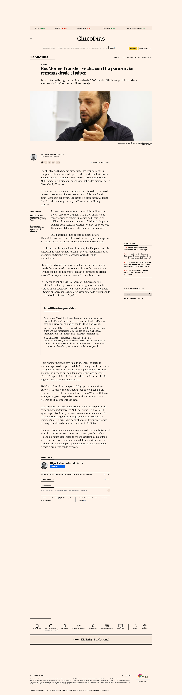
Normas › (107, 480)
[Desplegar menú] (31, 38)
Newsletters (96, 690)
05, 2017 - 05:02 (52, 157)
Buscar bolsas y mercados (134, 288)
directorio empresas (107, 628)
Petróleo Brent (81, 28)
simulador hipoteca (50, 628)
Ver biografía (55, 466)
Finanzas (44, 65)
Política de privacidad (72, 690)
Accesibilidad (82, 690)
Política (137, 57)
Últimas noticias (96, 48)
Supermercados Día (61, 490)
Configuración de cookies (58, 690)
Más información (46, 500)
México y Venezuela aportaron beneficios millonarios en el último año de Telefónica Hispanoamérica (137, 264)
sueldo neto (64, 628)
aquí (84, 500)
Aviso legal (39, 690)
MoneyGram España (47, 490)
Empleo (123, 57)
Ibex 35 (37, 28)
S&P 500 (58, 28)
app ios (135, 628)
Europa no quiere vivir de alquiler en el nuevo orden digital (136, 249)
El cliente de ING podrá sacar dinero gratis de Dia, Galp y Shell (38, 218)
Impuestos (130, 57)
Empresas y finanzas (49, 48)
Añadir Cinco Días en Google (101, 162)
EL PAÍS (111, 47)
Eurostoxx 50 (106, 28)
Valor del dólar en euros (134, 28)
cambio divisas (93, 628)
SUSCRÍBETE (133, 48)
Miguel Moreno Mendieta (52, 155)
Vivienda (116, 57)
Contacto (32, 690)
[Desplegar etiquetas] (108, 490)
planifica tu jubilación (78, 628)
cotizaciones (120, 628)
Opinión (105, 48)
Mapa (88, 690)
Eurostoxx (133, 299)
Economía (67, 48)
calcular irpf (37, 628)
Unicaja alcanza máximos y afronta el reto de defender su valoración (136, 272)
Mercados (60, 48)
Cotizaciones (75, 48)
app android (145, 628)
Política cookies (46, 690)
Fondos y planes (85, 48)
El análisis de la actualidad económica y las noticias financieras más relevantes (67, 474)
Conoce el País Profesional (91, 639)
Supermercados (74, 490)
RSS (91, 690)
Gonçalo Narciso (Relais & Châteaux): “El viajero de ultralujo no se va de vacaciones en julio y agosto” (137, 256)
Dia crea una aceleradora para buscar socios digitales (37, 228)
